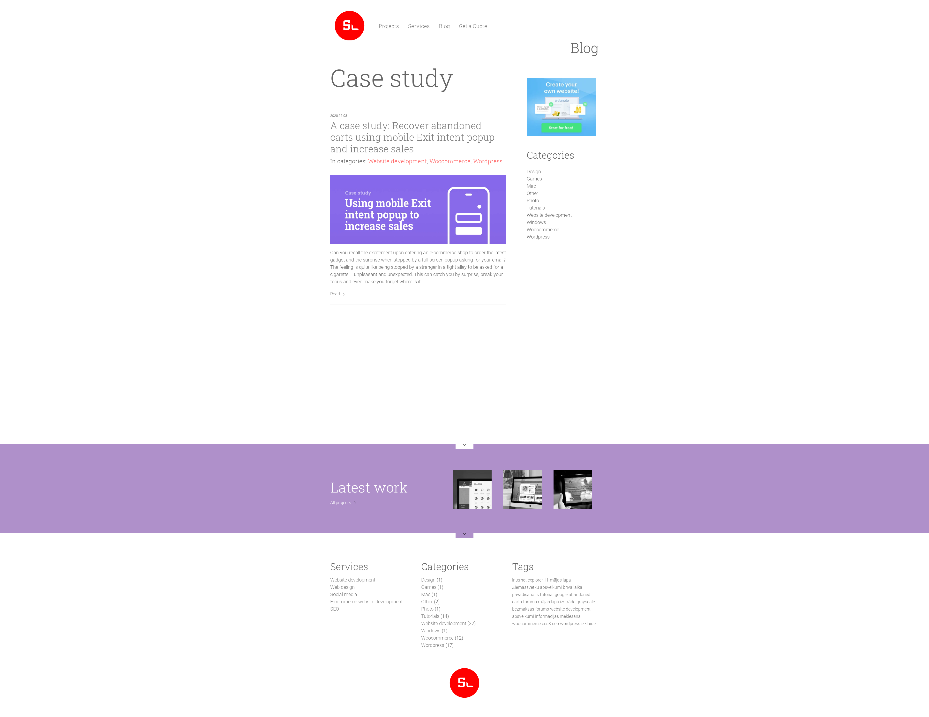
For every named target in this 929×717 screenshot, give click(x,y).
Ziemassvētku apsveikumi (537, 587)
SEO (334, 609)
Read (335, 293)
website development (570, 609)
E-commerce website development (366, 602)
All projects (340, 502)
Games (534, 179)
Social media (343, 594)
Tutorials (536, 208)
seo (555, 623)
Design (534, 171)
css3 (546, 623)
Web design (342, 587)
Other (532, 193)
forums (530, 601)
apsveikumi (523, 616)
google (561, 594)
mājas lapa (560, 580)
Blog (444, 26)
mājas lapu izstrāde (556, 601)
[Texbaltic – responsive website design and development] (573, 489)
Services (419, 26)
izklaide (588, 623)
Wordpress (487, 161)
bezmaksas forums (530, 609)
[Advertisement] (561, 327)
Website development (397, 161)
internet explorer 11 (530, 580)
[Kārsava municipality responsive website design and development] (522, 489)
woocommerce (526, 623)
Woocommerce (450, 161)
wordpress (570, 623)
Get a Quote (473, 26)
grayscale (586, 601)
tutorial (547, 594)
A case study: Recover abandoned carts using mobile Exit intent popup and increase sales (412, 137)
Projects (389, 26)
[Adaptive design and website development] (349, 25)
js (537, 594)
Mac (531, 186)
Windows (536, 222)
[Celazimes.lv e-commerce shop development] (472, 489)
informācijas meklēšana (558, 616)
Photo (533, 200)
